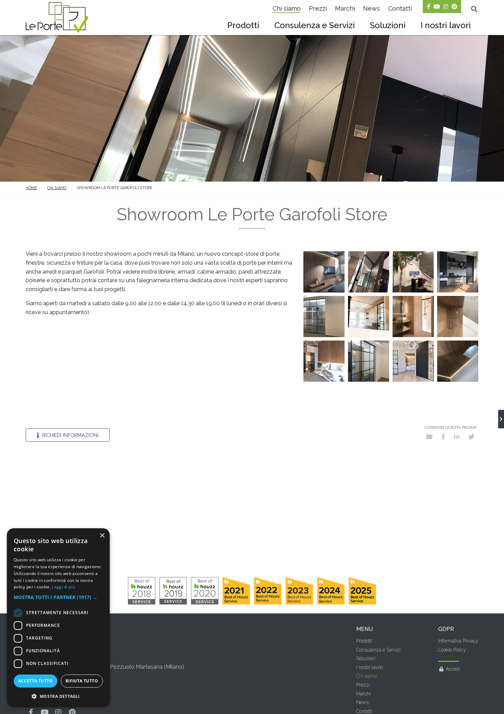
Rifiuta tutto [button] (81, 681)
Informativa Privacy (458, 641)
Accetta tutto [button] (35, 681)
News (371, 8)
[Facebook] (428, 6)
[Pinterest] (454, 6)
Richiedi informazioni (69, 435)
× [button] (102, 535)
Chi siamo (287, 8)
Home (31, 188)
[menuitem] (243, 26)
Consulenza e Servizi (314, 25)
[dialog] (58, 617)
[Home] (57, 17)
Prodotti (243, 25)
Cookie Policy (452, 650)
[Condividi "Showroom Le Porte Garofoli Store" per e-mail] (429, 436)
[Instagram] (445, 6)
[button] (58, 597)
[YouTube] (437, 6)
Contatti (400, 8)
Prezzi (318, 8)
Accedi (453, 669)
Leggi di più (63, 587)
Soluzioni (388, 25)
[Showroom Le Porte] (501, 419)
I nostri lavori (446, 25)
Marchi (345, 8)
